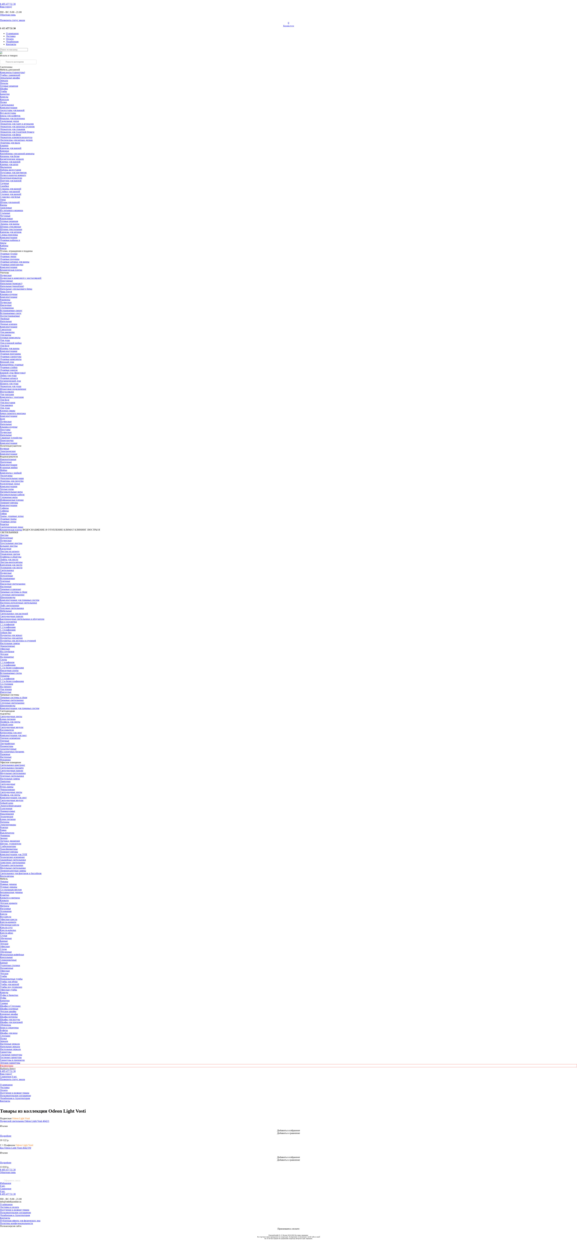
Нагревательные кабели (12, 494)
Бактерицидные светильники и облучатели (22, 619)
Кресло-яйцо (6, 933)
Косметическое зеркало (12, 159)
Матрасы (4, 906)
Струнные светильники (12, 594)
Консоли (4, 99)
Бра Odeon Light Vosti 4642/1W (15, 1148)
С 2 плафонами (8, 627)
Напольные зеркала (10, 1046)
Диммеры (5, 835)
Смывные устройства (11, 437)
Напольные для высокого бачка (16, 289)
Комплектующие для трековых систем (19, 600)
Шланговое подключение (13, 389)
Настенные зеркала (10, 1044)
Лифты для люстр (9, 559)
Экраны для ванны (9, 224)
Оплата (10, 39)
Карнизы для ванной (10, 148)
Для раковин (6, 405)
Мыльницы (6, 167)
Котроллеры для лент (11, 732)
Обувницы (5, 1025)
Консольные (6, 957)
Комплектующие (8, 107)
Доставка (10, 36)
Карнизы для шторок (10, 232)
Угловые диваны (8, 887)
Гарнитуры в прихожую (12, 1060)
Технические (6, 816)
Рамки (3, 830)
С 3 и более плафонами (12, 667)
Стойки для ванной (10, 191)
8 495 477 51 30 (8, 1169)
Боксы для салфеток (10, 115)
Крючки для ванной (10, 161)
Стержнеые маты (9, 497)
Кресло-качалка (8, 930)
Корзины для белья (9, 156)
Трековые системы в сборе (13, 592)
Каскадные (5, 548)
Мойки (3, 470)
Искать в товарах (9, 55)
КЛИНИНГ (80, 529)
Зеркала (4, 80)
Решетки (4, 524)
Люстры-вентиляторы (11, 562)
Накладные (6, 305)
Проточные (6, 462)
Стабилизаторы (8, 846)
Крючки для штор (9, 164)
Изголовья (5, 908)
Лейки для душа (8, 375)
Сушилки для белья (10, 197)
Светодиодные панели (11, 616)
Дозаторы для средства (11, 481)
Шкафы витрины (9, 1017)
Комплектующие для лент (13, 735)
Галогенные (6, 808)
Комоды (4, 96)
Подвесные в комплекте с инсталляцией (20, 278)
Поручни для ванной (10, 180)
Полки (3, 102)
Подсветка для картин (11, 638)
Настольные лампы (10, 778)
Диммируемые (7, 811)
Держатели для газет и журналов (17, 124)
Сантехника (6, 67)
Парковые (5, 754)
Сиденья (4, 183)
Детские (4, 654)
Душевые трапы (8, 519)
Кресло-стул (6, 927)
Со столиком (6, 684)
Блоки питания (7, 719)
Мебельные (6, 611)
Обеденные (6, 938)
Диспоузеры (6, 475)
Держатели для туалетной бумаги (17, 132)
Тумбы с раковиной (10, 75)
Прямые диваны (8, 884)
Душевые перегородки (11, 264)
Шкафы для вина (8, 1033)
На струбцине (7, 651)
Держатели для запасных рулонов (17, 126)
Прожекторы (6, 746)
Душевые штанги (9, 378)
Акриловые (6, 207)
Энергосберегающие (10, 805)
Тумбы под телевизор (11, 987)
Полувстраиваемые (10, 316)
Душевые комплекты (10, 359)
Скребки (4, 186)
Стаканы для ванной (10, 188)
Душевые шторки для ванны (14, 262)
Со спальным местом (11, 889)
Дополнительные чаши (12, 478)
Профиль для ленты (10, 722)
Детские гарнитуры (10, 1063)
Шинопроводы (7, 597)
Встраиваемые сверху (11, 310)
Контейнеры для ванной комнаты (17, 153)
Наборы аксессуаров (10, 170)
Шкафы (4, 88)
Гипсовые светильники (12, 608)
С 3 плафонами (8, 630)
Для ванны (5, 335)
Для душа (5, 340)
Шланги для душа (9, 383)
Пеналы (4, 83)
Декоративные (7, 646)
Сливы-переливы (9, 234)
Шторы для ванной (10, 202)
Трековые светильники (12, 700)
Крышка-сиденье (8, 294)
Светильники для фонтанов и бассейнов (20, 873)
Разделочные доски (10, 483)
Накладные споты (9, 670)
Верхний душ (7, 362)
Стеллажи (5, 1035)
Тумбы (3, 91)
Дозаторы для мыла (10, 142)
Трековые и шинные (10, 589)
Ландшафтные (7, 743)
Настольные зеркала (10, 1049)
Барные (4, 941)
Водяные (4, 448)
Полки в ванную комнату (13, 175)
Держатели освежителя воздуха (16, 137)
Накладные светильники (12, 584)
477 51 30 (8, 4)
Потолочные (6, 538)
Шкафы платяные (9, 1008)
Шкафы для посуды (10, 1019)
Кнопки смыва (7, 410)
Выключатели (7, 832)
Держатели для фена (10, 134)
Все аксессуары (8, 113)
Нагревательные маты (11, 492)
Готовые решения (9, 86)
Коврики (4, 151)
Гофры (3, 513)
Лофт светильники (9, 605)
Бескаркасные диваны (11, 892)
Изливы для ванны (9, 348)
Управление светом (10, 554)
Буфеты (4, 1030)
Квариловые (6, 218)
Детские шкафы (8, 1011)
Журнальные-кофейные (12, 954)
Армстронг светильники (12, 862)
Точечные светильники (12, 776)
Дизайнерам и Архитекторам (15, 1098)
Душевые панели (9, 370)
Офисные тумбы (8, 989)
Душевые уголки (8, 253)
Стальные (5, 213)
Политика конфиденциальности (16, 1223)
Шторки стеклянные (10, 226)
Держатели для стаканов (12, 129)
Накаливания (7, 814)
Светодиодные (7, 784)
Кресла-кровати (8, 922)
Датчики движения (10, 841)
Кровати (4, 900)
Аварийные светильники (13, 860)
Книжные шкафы (9, 1014)
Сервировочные (8, 960)
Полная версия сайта (10, 1226)
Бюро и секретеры (9, 1027)
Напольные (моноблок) (12, 286)
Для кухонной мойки (11, 343)
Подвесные (6, 275)
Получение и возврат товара (14, 1093)
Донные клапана (8, 324)
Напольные (6, 321)
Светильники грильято (12, 768)
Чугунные (5, 216)
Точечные (5, 581)
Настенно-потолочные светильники (18, 602)
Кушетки (4, 895)
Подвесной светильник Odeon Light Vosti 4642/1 (24, 1121)
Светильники (7, 105)
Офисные (5, 648)
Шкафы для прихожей (11, 1022)
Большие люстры (9, 546)
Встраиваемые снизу (10, 313)
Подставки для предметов (13, 172)
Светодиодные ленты (11, 716)
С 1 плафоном (7, 624)
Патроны (4, 822)
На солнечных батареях (12, 751)
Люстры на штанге (9, 551)
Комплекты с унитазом (12, 397)
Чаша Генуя (6, 291)
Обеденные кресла (9, 924)
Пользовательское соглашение (15, 1095)
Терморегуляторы (9, 502)
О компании (12, 33)
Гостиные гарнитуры (11, 1057)
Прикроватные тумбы (11, 979)
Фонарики (5, 759)
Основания (5, 911)
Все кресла (5, 916)
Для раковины (7, 332)
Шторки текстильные (11, 229)
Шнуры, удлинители (10, 843)
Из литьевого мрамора (11, 210)
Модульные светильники (13, 773)
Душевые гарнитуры (10, 356)
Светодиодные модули (11, 727)
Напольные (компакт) (11, 283)
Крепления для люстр (11, 565)
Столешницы (7, 308)
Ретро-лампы (6, 786)
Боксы (3, 248)
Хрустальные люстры (11, 543)
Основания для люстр (11, 567)
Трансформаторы (9, 849)
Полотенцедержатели (11, 178)
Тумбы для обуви (9, 981)
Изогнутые (5, 692)
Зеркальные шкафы (10, 78)
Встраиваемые (7, 578)
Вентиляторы (7, 876)
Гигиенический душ (10, 381)
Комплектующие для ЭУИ (13, 854)
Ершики (4, 145)
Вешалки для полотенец (12, 118)
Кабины (4, 245)
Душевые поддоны (9, 259)
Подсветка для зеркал (11, 635)
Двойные (4, 318)
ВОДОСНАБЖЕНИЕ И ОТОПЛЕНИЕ (43, 529)
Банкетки (5, 94)
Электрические (8, 451)
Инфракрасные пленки (12, 500)
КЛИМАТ (69, 529)
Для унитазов (7, 394)
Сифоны (4, 510)
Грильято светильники (11, 865)
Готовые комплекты (10, 337)
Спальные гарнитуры (11, 1054)
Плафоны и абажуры (10, 556)
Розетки (4, 827)
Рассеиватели (7, 730)
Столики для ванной (10, 194)
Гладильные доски (9, 121)
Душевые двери (8, 256)
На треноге (5, 686)
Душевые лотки (8, 521)
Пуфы (3, 998)
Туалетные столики (10, 965)
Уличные (4, 740)
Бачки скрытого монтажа (13, 413)
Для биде (4, 345)
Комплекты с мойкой (11, 473)
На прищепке (7, 657)
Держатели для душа (10, 386)
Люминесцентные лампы (13, 870)
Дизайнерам (12, 41)
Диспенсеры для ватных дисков (16, 140)
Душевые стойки (8, 367)
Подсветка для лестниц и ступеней (18, 640)
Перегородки (7, 440)
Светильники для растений (14, 613)
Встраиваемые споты (11, 673)
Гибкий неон (6, 724)
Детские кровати (8, 903)
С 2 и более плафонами (12, 681)
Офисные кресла (8, 919)
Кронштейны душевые (11, 364)
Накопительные (8, 459)
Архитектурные (8, 749)
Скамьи (4, 1003)
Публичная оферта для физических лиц (20, 1220)
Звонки (4, 838)
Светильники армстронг (12, 765)
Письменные (6, 968)
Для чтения (6, 689)
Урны (3, 199)
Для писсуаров (7, 402)
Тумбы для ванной (9, 984)
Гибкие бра (5, 632)
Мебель (4, 878)
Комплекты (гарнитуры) (12, 72)
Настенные (5, 586)
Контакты (11, 44)
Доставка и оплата (9, 1207)
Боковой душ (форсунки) (13, 372)
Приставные (6, 280)
